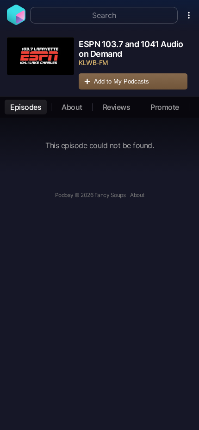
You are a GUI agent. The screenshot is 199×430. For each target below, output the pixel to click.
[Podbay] (16, 22)
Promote (164, 107)
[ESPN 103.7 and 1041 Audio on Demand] (40, 64)
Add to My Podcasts (121, 81)
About (72, 107)
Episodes (25, 107)
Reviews (117, 107)
